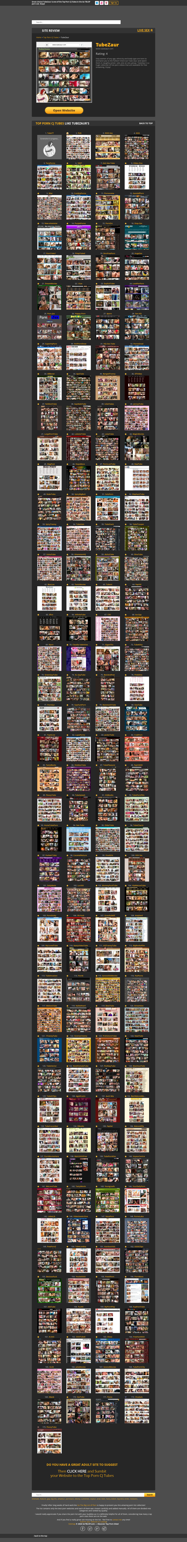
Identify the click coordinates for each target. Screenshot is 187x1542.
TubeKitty (138, 645)
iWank (51, 1397)
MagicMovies (138, 434)
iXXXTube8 (80, 1337)
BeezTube (110, 1006)
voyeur (93, 1499)
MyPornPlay (109, 1307)
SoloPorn (109, 494)
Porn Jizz (51, 314)
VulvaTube (51, 554)
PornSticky (51, 916)
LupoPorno (80, 735)
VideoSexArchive (80, 1216)
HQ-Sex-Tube (109, 344)
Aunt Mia (110, 1096)
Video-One (137, 163)
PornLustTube (109, 464)
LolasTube (109, 434)
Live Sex (143, 30)
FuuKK (80, 1307)
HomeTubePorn (51, 825)
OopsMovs (80, 464)
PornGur (51, 705)
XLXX (51, 1367)
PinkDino (138, 675)
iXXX (138, 133)
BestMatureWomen (139, 1096)
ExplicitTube (109, 284)
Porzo (109, 1397)
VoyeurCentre (139, 1156)
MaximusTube (139, 1066)
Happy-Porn (80, 314)
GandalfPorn (138, 193)
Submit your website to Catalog (93, 1521)
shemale (35, 1499)
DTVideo (138, 374)
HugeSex (138, 253)
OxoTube (138, 705)
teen (103, 1499)
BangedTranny (109, 374)
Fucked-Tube (51, 855)
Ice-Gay (138, 615)
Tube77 (50, 133)
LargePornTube (51, 434)
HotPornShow (80, 344)
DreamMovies (51, 284)
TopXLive (51, 735)
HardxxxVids (109, 1247)
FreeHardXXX (139, 1337)
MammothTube (109, 705)
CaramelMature (80, 855)
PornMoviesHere (51, 1156)
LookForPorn (138, 284)
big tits (54, 1499)
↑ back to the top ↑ (40, 1536)
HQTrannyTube (109, 946)
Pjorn (51, 645)
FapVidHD (138, 765)
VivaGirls (109, 855)
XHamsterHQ (80, 554)
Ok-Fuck (80, 916)
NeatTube (139, 1036)
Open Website (64, 110)
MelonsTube (51, 1006)
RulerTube (51, 494)
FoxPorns (139, 976)
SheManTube (80, 765)
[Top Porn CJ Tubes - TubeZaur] (119, 54)
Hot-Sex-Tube (109, 163)
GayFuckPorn (80, 705)
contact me (117, 1519)
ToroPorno (50, 163)
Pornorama (109, 193)
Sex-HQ (138, 314)
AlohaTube (109, 554)
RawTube (138, 464)
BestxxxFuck (51, 1277)
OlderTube (109, 825)
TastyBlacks (51, 765)
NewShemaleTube (80, 1066)
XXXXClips (138, 1247)
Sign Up (114, 3)
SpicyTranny (51, 524)
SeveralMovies (109, 1367)
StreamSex (138, 1006)
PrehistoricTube (110, 1036)
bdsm (113, 1499)
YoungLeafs (110, 1186)
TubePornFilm (138, 795)
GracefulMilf (109, 916)
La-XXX (81, 885)
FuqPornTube (139, 1307)
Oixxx (109, 1337)
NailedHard (81, 1006)
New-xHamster (51, 223)
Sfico (51, 615)
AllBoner (51, 374)
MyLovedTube (51, 946)
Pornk (80, 976)
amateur (61, 1499)
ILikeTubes (109, 404)
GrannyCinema (80, 1036)
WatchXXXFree (80, 1156)
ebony (77, 1499)
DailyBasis (51, 885)
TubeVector (52, 1066)
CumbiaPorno (80, 193)
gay (48, 1499)
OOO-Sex (109, 133)
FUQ (79, 133)
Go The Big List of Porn (87, 1505)
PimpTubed (80, 253)
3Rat (51, 193)
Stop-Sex (138, 223)
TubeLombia (80, 1247)
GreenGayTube (51, 675)
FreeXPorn (109, 1277)
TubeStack (109, 524)
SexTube (80, 1397)
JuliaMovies (81, 1367)
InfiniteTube (80, 615)
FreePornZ (51, 1247)
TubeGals (80, 524)
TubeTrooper (138, 524)
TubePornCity (139, 1367)
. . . (139, 1499)
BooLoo (51, 584)
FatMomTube (51, 404)
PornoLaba (139, 1216)
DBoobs (80, 1126)
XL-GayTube (80, 675)
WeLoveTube (51, 1186)
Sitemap (71, 1524)
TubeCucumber (51, 1126)
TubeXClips (51, 1096)
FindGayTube (109, 1066)
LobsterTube (80, 434)
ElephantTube (138, 494)
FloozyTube (51, 795)
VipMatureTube (139, 885)
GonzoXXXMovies (109, 976)
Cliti (109, 615)
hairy (108, 1499)
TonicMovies (80, 584)
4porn (109, 314)
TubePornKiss (110, 1156)
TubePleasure (109, 765)
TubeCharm (138, 825)
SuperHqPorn (51, 344)
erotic (127, 1499)
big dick (120, 1499)
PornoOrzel (138, 344)
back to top (146, 123)
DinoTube (138, 554)
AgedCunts (80, 1096)
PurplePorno (80, 223)
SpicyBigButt (80, 494)
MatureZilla (139, 1126)
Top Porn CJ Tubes (50, 123)
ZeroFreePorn (109, 253)
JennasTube (138, 404)
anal (98, 1499)
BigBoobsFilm (139, 946)
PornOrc (109, 223)
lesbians (133, 1499)
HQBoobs (109, 795)
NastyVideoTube (81, 946)
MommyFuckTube (109, 885)
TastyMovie (81, 1186)
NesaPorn (109, 1216)
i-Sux (80, 284)
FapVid (138, 584)
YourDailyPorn (139, 1186)
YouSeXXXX (81, 1277)
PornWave (138, 1277)
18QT (79, 163)
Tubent (109, 584)
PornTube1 (51, 253)
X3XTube (51, 1307)
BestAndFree (109, 675)
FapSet (110, 1126)
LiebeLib (51, 1216)
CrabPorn (138, 735)
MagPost (51, 464)
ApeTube (80, 374)
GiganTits (109, 645)
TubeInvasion (51, 976)
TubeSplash (80, 795)
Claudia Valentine (80, 645)
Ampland (139, 916)
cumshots (85, 1499)
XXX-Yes (138, 855)
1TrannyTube (51, 1036)
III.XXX (51, 1337)
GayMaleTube (80, 404)
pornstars (70, 1499)
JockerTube (109, 735)
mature (43, 1499)
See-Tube (80, 825)
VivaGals (139, 1397)
